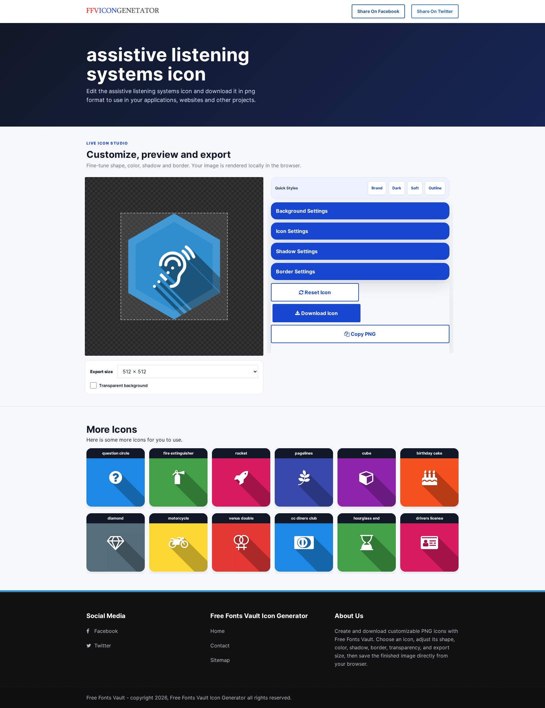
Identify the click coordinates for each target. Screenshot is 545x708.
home (217, 631)
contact (220, 645)
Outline (435, 188)
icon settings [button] (292, 231)
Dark (396, 188)
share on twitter (435, 11)
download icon (319, 313)
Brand (377, 188)
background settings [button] (302, 211)
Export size (101, 371)
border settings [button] (295, 271)
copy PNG (362, 334)
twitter (102, 645)
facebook (106, 631)
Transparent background (123, 385)
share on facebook (378, 11)
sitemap (220, 660)
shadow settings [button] (297, 251)
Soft (415, 188)
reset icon (317, 292)
